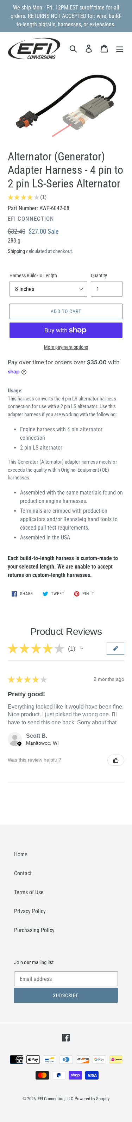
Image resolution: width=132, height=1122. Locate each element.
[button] (81, 648)
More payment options (66, 347)
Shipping (16, 251)
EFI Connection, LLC (55, 1098)
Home (20, 854)
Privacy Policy (30, 911)
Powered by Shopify (92, 1098)
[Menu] (119, 48)
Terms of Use (29, 892)
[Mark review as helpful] (115, 760)
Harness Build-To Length (33, 275)
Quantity (99, 275)
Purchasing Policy (34, 930)
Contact (23, 873)
